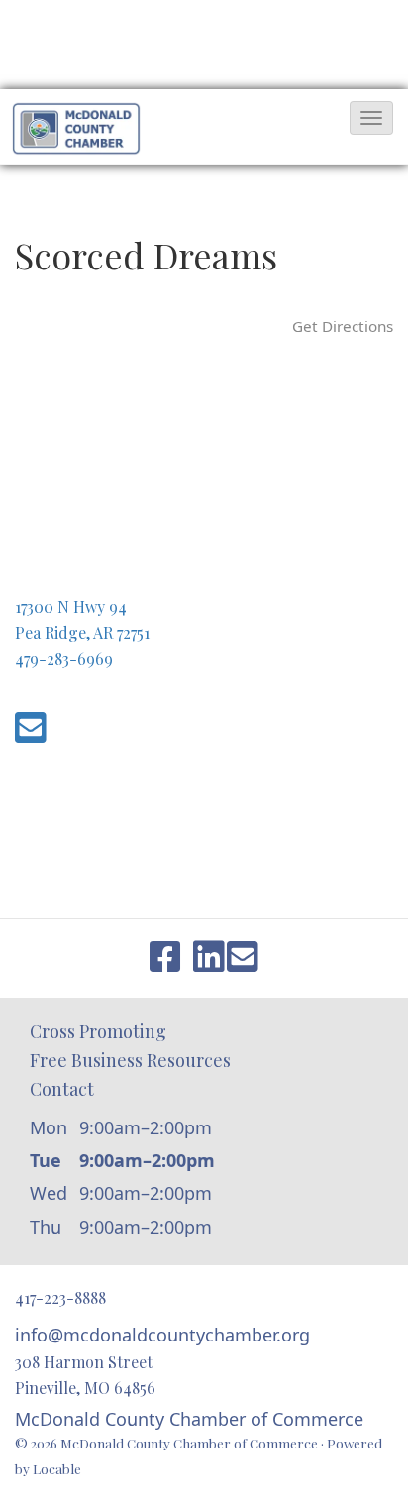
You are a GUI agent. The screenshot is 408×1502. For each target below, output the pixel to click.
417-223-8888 (60, 1297)
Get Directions (342, 326)
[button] (371, 118)
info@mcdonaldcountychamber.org (162, 1334)
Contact (62, 1089)
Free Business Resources (130, 1060)
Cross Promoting (98, 1031)
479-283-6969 (64, 658)
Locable (57, 1468)
